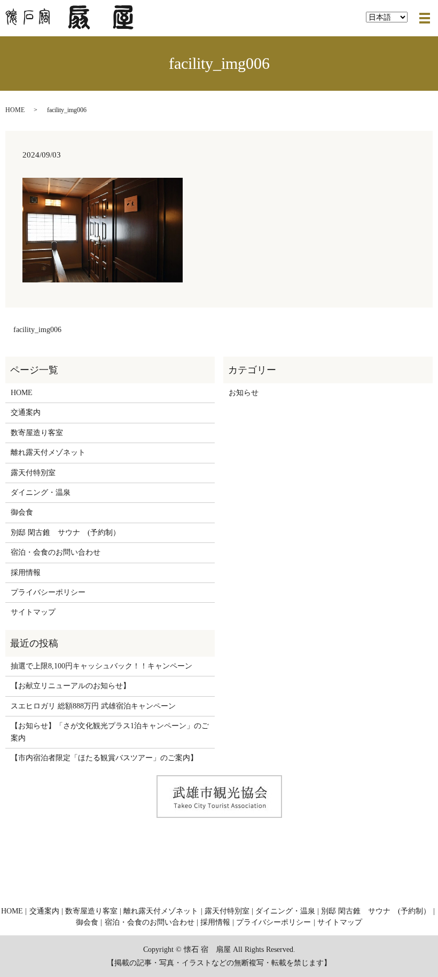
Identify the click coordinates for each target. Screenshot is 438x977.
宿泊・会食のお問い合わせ (55, 552)
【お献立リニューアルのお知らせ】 (70, 686)
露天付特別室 (33, 473)
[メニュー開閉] (424, 18)
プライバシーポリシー (48, 592)
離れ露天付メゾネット (48, 452)
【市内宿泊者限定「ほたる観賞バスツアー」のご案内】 (104, 758)
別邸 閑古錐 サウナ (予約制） (65, 533)
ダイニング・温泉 (41, 492)
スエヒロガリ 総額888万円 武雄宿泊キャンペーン (93, 706)
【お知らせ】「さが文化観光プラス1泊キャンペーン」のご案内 (110, 732)
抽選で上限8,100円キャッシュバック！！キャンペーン (101, 666)
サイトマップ (33, 612)
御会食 (22, 512)
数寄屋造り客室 (37, 433)
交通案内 (26, 412)
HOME (15, 110)
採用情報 (26, 573)
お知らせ (244, 393)
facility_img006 (37, 330)
